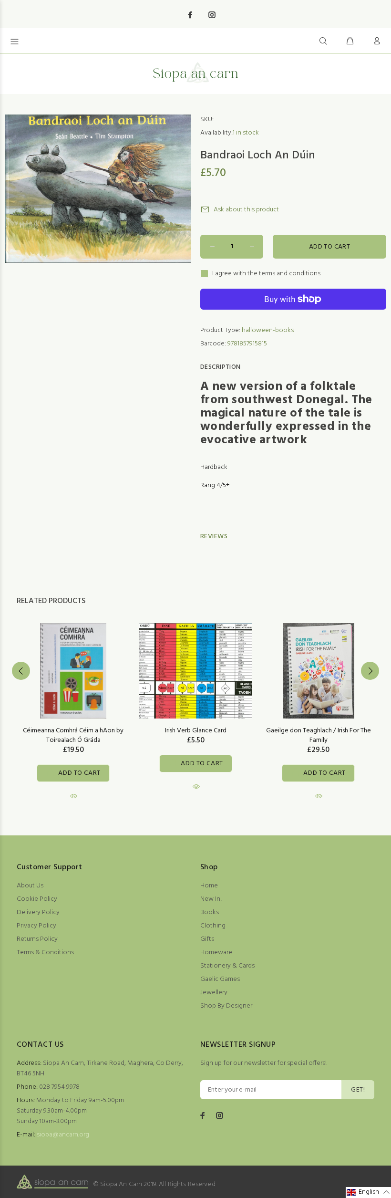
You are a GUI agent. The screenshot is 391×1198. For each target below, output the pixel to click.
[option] (73, 703)
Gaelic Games (220, 979)
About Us (30, 885)
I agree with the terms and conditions (266, 274)
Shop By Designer (226, 1005)
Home (209, 885)
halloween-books (268, 330)
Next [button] (370, 671)
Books (209, 912)
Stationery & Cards (227, 965)
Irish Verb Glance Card (195, 730)
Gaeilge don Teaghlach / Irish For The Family (318, 735)
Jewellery (213, 992)
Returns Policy (37, 939)
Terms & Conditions (45, 952)
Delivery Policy (38, 912)
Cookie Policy (37, 899)
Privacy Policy (36, 925)
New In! (211, 899)
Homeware (216, 952)
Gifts (207, 939)
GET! (358, 1089)
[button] (368, 1192)
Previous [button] (21, 671)
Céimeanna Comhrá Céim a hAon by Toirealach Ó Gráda (73, 735)
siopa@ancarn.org (63, 1134)
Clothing (213, 925)
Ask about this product (246, 209)
